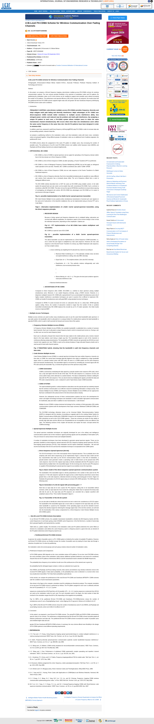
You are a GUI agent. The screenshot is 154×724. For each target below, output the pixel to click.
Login (117, 11)
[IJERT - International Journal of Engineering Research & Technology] (6, 6)
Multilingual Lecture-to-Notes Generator (115, 172)
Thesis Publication (99, 11)
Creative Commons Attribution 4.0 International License (71, 65)
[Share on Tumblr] (70, 693)
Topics (63, 11)
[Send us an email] (151, 1)
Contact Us (110, 11)
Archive (79, 11)
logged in (37, 710)
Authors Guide (70, 11)
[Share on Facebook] (56, 693)
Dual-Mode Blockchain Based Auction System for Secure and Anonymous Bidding (117, 252)
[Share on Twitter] (59, 693)
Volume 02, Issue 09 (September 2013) (35, 20)
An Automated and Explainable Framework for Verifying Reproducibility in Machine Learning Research (117, 165)
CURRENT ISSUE (113, 49)
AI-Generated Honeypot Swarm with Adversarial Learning (116, 223)
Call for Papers (55, 11)
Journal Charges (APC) (119, 119)
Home (35, 11)
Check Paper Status (119, 17)
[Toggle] (26, 71)
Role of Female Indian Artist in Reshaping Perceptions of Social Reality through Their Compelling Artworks (117, 242)
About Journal (43, 11)
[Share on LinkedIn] (68, 693)
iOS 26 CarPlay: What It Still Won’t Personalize (116, 177)
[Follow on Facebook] (149, 1)
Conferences (87, 11)
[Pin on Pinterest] (65, 693)
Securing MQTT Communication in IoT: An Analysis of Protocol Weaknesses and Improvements (117, 232)
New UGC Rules (116, 55)
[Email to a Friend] (62, 693)
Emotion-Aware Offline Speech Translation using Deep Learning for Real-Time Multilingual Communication (118, 213)
